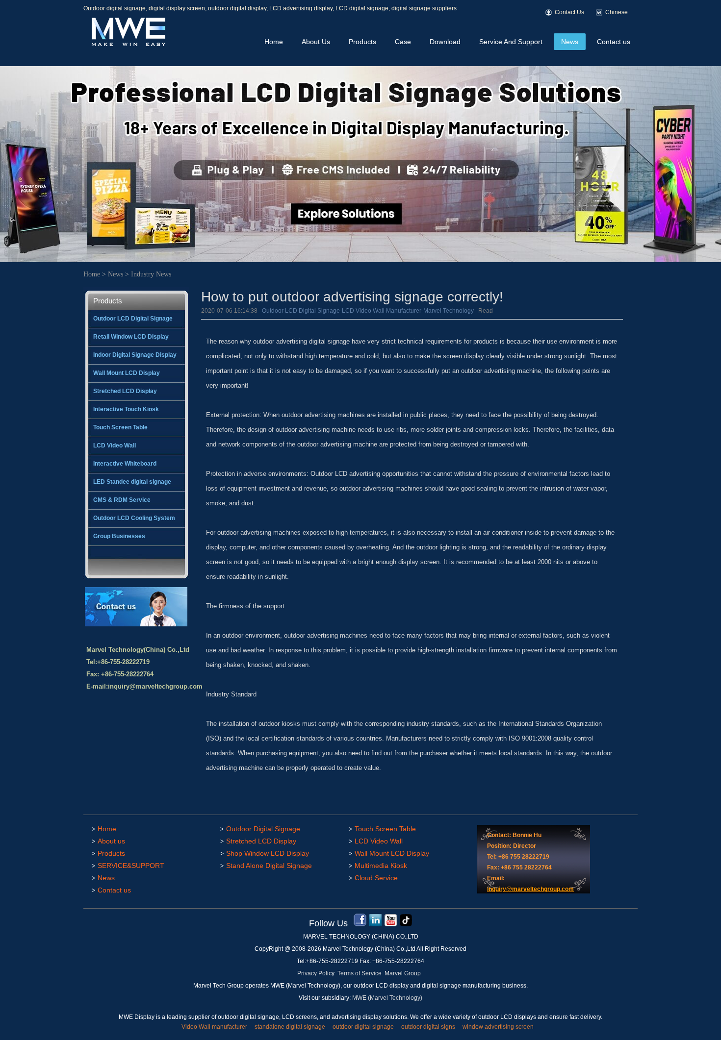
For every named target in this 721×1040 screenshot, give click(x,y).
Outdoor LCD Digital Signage (133, 318)
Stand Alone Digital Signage (269, 865)
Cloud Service (376, 878)
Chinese (616, 12)
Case (403, 42)
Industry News (151, 274)
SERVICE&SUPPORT (131, 865)
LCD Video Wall (114, 445)
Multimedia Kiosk (381, 865)
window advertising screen (498, 1026)
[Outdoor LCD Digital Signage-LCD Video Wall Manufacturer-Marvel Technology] (127, 44)
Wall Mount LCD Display (126, 373)
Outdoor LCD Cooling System (134, 518)
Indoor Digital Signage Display (135, 354)
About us (111, 841)
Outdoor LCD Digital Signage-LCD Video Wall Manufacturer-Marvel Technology (368, 310)
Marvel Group (403, 973)
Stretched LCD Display (125, 391)
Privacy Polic (314, 973)
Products (362, 42)
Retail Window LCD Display (131, 336)
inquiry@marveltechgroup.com (155, 686)
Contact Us (569, 12)
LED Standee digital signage (132, 481)
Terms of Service (359, 973)
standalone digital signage (290, 1026)
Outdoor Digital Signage (263, 829)
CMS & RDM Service (122, 499)
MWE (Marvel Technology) (387, 997)
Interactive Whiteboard (124, 463)
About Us (316, 42)
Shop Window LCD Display (267, 853)
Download (445, 42)
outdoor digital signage (363, 1026)
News (569, 42)
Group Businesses (119, 536)
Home (273, 42)
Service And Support (510, 42)
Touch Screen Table (120, 427)
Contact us (613, 42)
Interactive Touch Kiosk (126, 409)
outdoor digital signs (428, 1026)
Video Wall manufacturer (214, 1026)
